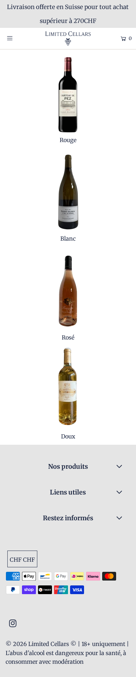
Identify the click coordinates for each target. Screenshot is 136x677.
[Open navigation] (18, 38)
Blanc (68, 238)
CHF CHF (22, 559)
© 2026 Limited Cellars (37, 643)
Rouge (68, 140)
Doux (68, 436)
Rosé (68, 337)
